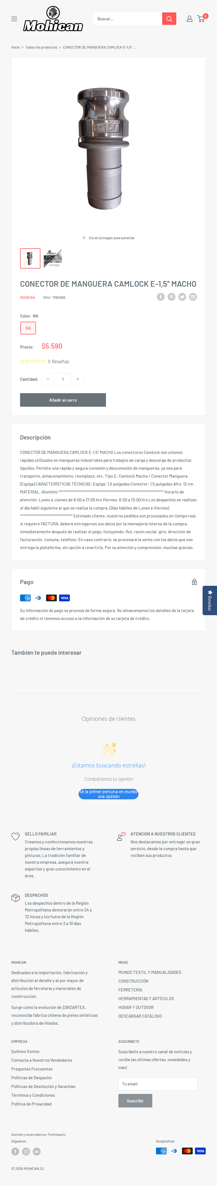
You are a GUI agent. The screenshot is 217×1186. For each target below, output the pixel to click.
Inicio (15, 47)
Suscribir (135, 1100)
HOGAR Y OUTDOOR (136, 1007)
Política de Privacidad (31, 1103)
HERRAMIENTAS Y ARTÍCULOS (146, 998)
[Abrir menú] (14, 19)
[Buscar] (169, 18)
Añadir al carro (63, 399)
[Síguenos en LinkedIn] (37, 1151)
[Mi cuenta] (189, 19)
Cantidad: (29, 379)
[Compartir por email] (193, 296)
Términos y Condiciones (33, 1095)
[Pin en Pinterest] (171, 296)
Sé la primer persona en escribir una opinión (108, 794)
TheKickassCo (57, 1134)
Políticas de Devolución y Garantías (43, 1086)
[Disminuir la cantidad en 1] (48, 379)
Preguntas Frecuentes (32, 1068)
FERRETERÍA (130, 989)
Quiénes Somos (25, 1051)
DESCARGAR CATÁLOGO (140, 1016)
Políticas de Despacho (31, 1077)
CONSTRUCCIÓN (133, 980)
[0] (201, 18)
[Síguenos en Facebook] (15, 1151)
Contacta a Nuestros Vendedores (41, 1060)
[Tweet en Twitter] (182, 296)
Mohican (27, 297)
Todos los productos (41, 47)
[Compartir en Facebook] (161, 296)
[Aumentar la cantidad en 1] (78, 379)
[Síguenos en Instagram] (26, 1151)
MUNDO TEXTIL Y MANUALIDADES (149, 972)
